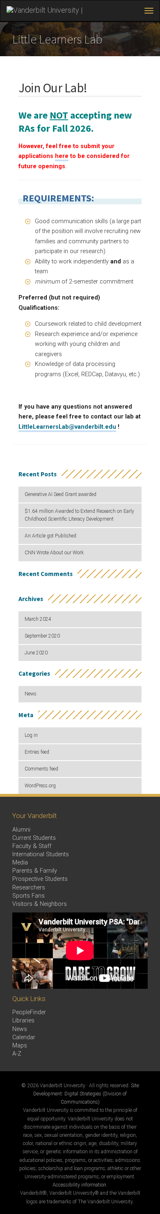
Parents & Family (34, 870)
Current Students (34, 837)
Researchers (28, 887)
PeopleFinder (29, 1012)
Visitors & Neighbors (39, 904)
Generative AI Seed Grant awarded (60, 494)
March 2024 (38, 619)
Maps (19, 1045)
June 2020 (36, 653)
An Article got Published (50, 536)
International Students (40, 854)
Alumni (21, 829)
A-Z (16, 1053)
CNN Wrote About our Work (54, 553)
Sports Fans (28, 895)
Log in (31, 735)
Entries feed (37, 752)
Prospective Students (40, 879)
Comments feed (41, 769)
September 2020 (42, 636)
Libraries (23, 1020)
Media (20, 862)
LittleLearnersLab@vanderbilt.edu (67, 426)
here (62, 156)
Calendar (23, 1037)
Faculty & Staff (31, 846)
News (31, 694)
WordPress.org (40, 786)
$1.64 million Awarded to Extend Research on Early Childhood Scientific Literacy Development (79, 515)
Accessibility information (79, 1185)
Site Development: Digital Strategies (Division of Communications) (86, 1094)
